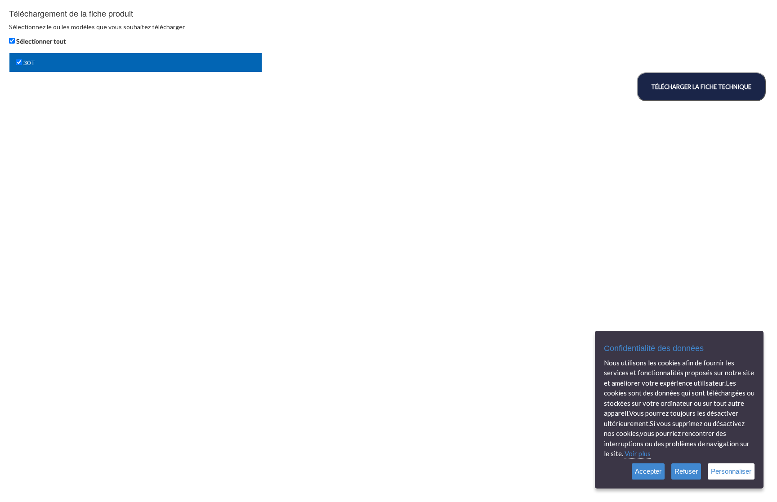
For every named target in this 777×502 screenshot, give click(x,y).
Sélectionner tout (41, 41)
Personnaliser (731, 471)
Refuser (686, 471)
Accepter (648, 471)
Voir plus (638, 453)
